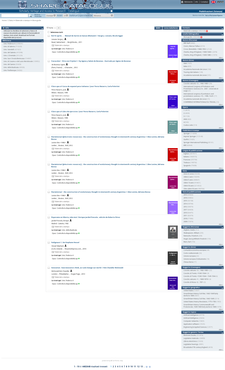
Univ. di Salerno (9, 46)
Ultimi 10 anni (189, 183)
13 (141, 366)
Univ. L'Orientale (10, 55)
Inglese (186, 154)
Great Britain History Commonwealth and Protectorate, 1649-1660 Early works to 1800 (200, 306)
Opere (185, 107)
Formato (186, 28)
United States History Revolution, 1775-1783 (200, 302)
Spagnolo (187, 165)
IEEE (185, 145)
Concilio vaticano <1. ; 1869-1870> (196, 279)
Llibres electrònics (190, 341)
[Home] (66, 18)
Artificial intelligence (191, 315)
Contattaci (204, 2)
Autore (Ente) (188, 60)
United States (188, 290)
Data (185, 171)
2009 (185, 221)
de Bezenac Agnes (58, 64)
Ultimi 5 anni (188, 180)
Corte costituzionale (191, 253)
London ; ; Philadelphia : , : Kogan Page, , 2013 (68, 274)
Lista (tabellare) (171, 28)
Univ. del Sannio (9, 64)
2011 (185, 215)
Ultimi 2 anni (188, 177)
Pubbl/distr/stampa (191, 130)
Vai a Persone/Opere (213, 15)
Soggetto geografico (191, 287)
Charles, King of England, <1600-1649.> (198, 52)
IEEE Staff (187, 43)
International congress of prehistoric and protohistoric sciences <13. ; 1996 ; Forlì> (199, 95)
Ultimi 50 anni (189, 186)
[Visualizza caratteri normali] (220, 2)
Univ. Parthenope (10, 70)
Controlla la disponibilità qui (67, 52)
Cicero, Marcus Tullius (192, 46)
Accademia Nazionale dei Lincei (195, 69)
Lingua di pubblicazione (192, 151)
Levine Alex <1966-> (59, 142)
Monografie (36, 20)
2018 (185, 218)
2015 (185, 201)
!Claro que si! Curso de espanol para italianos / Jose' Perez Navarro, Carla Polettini (85, 86)
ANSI (185, 119)
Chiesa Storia (188, 262)
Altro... (221, 58)
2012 (185, 207)
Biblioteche (188, 2)
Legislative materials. (191, 338)
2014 (185, 204)
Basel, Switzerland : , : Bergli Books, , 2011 (67, 42)
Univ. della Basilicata (11, 67)
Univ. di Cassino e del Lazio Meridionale (18, 61)
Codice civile (188, 125)
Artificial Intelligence (191, 318)
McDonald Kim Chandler (60, 271)
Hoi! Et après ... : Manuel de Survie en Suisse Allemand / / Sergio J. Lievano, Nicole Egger (87, 36)
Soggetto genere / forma (193, 332)
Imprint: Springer (190, 136)
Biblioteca (7, 41)
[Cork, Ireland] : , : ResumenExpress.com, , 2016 (69, 249)
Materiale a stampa (23, 20)
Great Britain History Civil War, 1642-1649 (199, 299)
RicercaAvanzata (38, 15)
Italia (185, 66)
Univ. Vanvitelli (9, 49)
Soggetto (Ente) (189, 247)
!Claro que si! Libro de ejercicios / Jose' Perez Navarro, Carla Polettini (79, 111)
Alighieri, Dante (189, 230)
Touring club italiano (191, 72)
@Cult (113, 361)
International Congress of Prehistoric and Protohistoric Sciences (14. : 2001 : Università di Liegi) (201, 88)
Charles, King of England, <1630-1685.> (198, 55)
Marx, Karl (187, 242)
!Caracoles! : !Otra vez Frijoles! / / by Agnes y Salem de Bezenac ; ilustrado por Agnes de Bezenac (91, 61)
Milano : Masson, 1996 (60, 118)
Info (196, 2)
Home (4, 20)
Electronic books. (190, 335)
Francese (187, 160)
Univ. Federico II (9, 44)
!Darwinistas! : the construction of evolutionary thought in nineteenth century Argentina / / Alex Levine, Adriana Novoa (100, 192)
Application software (191, 324)
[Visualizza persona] (65, 39)
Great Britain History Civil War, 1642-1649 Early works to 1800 (201, 294)
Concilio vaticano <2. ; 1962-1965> (196, 83)
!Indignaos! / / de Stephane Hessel (65, 242)
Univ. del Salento (10, 52)
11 (135, 366)
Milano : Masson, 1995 (60, 93)
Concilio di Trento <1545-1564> (195, 273)
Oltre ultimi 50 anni (191, 189)
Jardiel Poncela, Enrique (60, 221)
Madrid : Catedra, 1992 (60, 223)
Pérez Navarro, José (59, 90)
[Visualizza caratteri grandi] (223, 2)
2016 (185, 198)
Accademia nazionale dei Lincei (195, 75)
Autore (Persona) (190, 40)
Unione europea (190, 256)
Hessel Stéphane (58, 246)
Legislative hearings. (191, 344)
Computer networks (191, 321)
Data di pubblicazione (192, 192)
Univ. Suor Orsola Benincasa (14, 58)
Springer (187, 133)
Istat (185, 63)
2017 (185, 210)
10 (131, 366)
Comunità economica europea (195, 250)
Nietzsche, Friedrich (191, 236)
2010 (185, 213)
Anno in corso (189, 174)
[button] (51, 15)
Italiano (186, 157)
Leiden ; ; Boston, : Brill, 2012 (62, 145)
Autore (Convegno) (190, 80)
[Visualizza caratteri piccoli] (218, 2)
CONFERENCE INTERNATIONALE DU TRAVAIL (200, 102)
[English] (213, 3)
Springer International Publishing (196, 142)
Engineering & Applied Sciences (195, 327)
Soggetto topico (189, 312)
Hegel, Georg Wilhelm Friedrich (195, 239)
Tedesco (187, 162)
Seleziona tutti (56, 32)
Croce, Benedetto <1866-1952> (195, 49)
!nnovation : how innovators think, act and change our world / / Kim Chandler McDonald (87, 268)
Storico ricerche (198, 15)
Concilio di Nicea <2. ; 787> (193, 282)
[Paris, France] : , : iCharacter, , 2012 (65, 67)
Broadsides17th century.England (196, 347)
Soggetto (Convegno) (191, 267)
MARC (158, 28)
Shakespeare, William (191, 233)
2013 (185, 195)
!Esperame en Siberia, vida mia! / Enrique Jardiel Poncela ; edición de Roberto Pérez (85, 217)
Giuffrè (186, 139)
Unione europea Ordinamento (195, 259)
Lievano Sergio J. (58, 39)
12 (138, 366)
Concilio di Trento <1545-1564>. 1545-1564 (199, 276)
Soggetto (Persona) (191, 227)
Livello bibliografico (191, 34)
